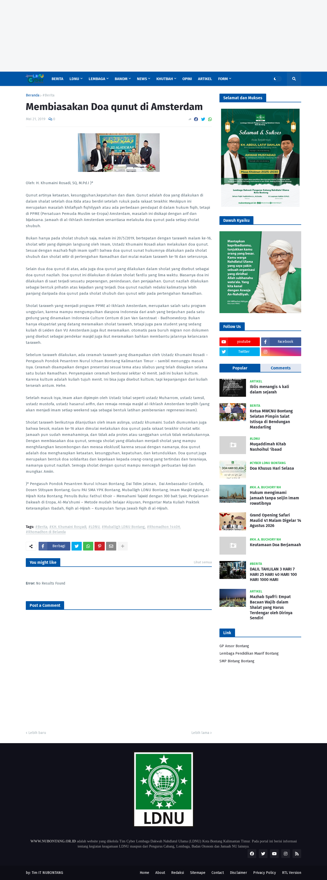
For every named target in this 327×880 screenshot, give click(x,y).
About (160, 873)
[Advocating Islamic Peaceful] (260, 206)
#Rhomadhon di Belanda (46, 532)
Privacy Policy (264, 873)
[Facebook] (196, 119)
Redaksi (177, 873)
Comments (281, 368)
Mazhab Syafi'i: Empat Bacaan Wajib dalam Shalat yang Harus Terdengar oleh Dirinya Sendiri (271, 607)
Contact (218, 873)
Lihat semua (203, 562)
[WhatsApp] (210, 119)
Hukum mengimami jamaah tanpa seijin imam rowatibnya (274, 498)
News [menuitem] (142, 78)
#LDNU (94, 527)
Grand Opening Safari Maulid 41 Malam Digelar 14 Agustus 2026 (275, 520)
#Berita (48, 95)
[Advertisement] (153, 36)
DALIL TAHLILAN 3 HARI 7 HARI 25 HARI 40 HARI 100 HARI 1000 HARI (273, 574)
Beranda (32, 95)
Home (144, 873)
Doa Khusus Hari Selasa (272, 468)
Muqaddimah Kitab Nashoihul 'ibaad (268, 447)
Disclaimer (238, 873)
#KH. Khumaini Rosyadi (67, 527)
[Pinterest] (100, 546)
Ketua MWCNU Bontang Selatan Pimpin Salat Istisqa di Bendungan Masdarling (271, 419)
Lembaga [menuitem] (97, 78)
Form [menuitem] (223, 78)
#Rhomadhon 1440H (163, 527)
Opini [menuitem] (187, 78)
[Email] (111, 546)
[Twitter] (203, 119)
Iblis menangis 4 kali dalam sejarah (269, 389)
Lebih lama (200, 733)
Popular (239, 368)
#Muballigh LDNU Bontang (123, 527)
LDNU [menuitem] (74, 78)
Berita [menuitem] (57, 78)
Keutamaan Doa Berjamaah (275, 544)
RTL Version (291, 873)
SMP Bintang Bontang (236, 661)
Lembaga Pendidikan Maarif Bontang (249, 653)
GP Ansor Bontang (234, 646)
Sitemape (197, 873)
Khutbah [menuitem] (164, 78)
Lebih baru (37, 733)
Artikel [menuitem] (205, 78)
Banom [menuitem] (121, 78)
